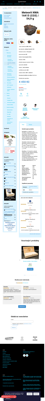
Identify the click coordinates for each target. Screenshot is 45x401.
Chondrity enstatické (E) (10, 67)
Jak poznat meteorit (8, 18)
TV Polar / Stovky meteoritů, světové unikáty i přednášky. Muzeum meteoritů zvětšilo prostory (32, 385)
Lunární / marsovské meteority (9, 177)
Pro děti (8, 114)
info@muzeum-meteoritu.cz (29, 351)
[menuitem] (3, 4)
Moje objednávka (6, 356)
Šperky (8, 93)
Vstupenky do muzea (10, 119)
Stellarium (6, 26)
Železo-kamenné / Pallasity (11, 80)
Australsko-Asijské (11, 102)
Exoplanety (6, 27)
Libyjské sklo (9, 100)
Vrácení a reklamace (7, 359)
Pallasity (5, 168)
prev (20, 260)
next (40, 260)
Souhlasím (36, 393)
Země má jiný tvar (8, 216)
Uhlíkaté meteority (7, 171)
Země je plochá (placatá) (9, 209)
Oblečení (9, 116)
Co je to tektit (6, 16)
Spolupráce (5, 365)
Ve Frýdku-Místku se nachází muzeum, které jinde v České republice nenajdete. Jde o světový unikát (32, 377)
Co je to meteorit (7, 15)
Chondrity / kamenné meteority (10, 165)
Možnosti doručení (23, 88)
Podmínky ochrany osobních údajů (10, 361)
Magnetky (9, 112)
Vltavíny (8, 98)
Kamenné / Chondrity (9, 56)
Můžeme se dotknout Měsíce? (8, 376)
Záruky (4, 353)
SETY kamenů (10, 85)
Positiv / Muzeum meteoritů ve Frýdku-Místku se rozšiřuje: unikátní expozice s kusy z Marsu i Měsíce (32, 389)
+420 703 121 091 (26, 352)
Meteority (9, 52)
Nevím (5, 218)
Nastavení (8, 398)
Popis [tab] (23, 124)
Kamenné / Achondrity (9, 74)
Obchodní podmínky (7, 357)
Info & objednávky (6, 354)
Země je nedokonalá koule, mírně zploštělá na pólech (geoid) (9, 213)
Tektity (8, 95)
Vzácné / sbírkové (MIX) (11, 90)
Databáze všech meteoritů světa (9, 24)
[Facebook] (24, 355)
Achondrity (6, 174)
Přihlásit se (14, 327)
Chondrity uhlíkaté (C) (11, 63)
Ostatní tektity (10, 104)
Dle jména (9, 82)
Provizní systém (6, 362)
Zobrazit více (22, 306)
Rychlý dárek (9, 109)
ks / (7, 34)
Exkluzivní (9, 87)
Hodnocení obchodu (22, 280)
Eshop (7, 50)
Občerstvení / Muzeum (10, 123)
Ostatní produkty (10, 107)
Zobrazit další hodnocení (35, 233)
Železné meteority (11, 77)
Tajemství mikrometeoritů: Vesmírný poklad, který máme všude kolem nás (12, 379)
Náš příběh (5, 367)
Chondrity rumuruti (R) (10, 70)
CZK (3, 1)
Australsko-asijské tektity (9, 185)
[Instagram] (27, 355)
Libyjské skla (6, 182)
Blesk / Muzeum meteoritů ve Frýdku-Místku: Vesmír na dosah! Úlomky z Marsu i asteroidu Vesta (31, 381)
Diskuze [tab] (30, 124)
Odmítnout (30, 393)
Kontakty (4, 351)
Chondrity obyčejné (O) (10, 60)
